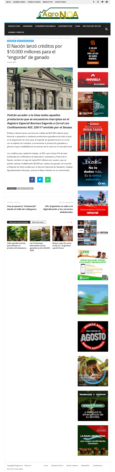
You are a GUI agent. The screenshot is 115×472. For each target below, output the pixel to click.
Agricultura (14, 26)
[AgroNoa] (57, 13)
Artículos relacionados (18, 222)
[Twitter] (102, 2)
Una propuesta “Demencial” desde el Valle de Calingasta (21, 207)
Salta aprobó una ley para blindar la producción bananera (16, 245)
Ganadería (27, 26)
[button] (106, 29)
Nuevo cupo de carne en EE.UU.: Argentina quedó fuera (61, 245)
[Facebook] (93, 2)
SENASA (30, 188)
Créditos (21, 188)
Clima (77, 26)
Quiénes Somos (19, 2)
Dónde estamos (34, 2)
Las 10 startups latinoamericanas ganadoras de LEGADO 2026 (40, 247)
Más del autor (38, 222)
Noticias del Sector (92, 26)
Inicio (8, 2)
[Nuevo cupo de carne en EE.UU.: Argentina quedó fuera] (62, 233)
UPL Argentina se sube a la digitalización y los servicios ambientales (58, 209)
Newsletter (47, 2)
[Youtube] (106, 2)
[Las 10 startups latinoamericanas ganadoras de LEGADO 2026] (40, 233)
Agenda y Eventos (16, 32)
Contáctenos (60, 2)
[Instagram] (98, 2)
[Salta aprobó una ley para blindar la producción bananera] (17, 233)
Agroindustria (65, 26)
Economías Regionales (45, 26)
